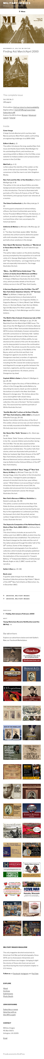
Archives (10, 595)
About (5, 988)
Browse (25, 115)
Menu (23, 11)
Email (5, 1038)
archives (10, 599)
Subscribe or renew (10, 1009)
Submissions (8, 994)
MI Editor (26, 48)
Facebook (16, 974)
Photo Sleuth (8, 996)
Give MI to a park (9, 1015)
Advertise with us (9, 1012)
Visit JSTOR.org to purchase (24, 110)
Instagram (24, 974)
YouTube (35, 974)
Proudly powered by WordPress (14, 1054)
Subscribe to (9, 113)
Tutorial (12, 118)
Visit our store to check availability (26, 107)
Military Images (17, 3)
